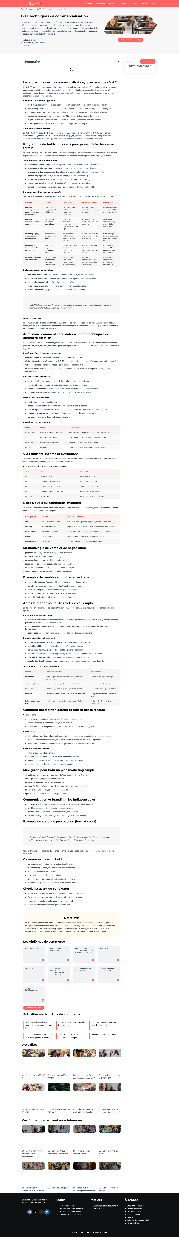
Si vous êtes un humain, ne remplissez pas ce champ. (140, 66)
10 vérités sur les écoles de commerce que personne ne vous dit (38, 1025)
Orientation (100, 3)
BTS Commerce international (56, 949)
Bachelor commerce (33, 948)
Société (145, 3)
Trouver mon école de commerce (104, 1035)
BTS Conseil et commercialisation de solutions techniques (84, 950)
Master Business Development (107, 970)
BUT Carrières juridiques (58, 1188)
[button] (118, 61)
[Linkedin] (46, 1212)
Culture (123, 3)
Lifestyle (134, 3)
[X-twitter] (35, 1212)
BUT (38, 9)
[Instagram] (41, 1212)
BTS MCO (104, 948)
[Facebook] (29, 1212)
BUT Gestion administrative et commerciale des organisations (57, 971)
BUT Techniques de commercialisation (83, 970)
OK (148, 61)
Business (112, 3)
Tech (154, 3)
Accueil (89, 3)
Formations (31, 9)
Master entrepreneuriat (31, 990)
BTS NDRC (29, 969)
